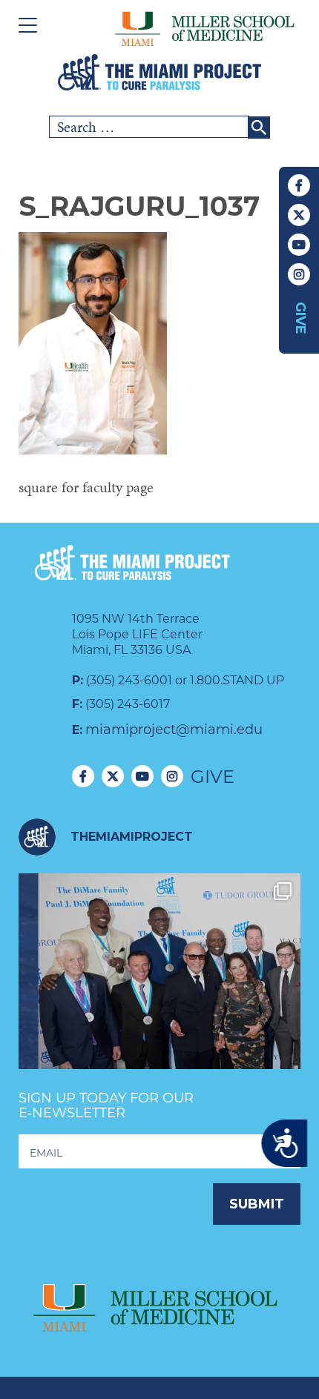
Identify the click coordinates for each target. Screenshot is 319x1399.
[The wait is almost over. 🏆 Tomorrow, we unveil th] (159, 1014)
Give (300, 318)
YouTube (299, 245)
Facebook (299, 185)
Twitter (299, 215)
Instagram (299, 274)
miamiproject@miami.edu (174, 729)
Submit (256, 1204)
